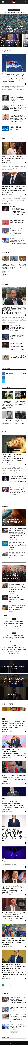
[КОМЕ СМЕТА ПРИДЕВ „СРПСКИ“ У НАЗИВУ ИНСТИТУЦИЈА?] (5, 128)
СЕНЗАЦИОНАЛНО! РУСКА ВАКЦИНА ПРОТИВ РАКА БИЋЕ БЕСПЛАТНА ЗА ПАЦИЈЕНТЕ (12, 521)
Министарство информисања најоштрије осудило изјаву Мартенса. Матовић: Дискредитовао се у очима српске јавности (13, 889)
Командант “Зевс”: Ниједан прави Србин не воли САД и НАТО (17, 337)
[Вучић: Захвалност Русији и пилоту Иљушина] (14, 666)
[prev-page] (3, 134)
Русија (3, 24)
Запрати (24, 377)
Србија (25, 38)
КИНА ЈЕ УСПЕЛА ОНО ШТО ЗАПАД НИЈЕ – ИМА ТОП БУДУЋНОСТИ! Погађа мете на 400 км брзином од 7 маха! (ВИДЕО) (13, 459)
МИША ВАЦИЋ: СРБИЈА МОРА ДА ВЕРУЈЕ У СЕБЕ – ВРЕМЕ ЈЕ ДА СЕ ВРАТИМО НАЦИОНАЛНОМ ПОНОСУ (14, 310)
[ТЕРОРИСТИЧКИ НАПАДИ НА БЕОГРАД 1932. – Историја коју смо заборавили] (20, 395)
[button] (2, 2)
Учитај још (13, 1032)
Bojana (3, 83)
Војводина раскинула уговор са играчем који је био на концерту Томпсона (17, 607)
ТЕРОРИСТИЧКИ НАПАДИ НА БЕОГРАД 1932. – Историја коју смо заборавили (20, 402)
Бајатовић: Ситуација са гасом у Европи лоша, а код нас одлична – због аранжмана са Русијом (14, 778)
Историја (4, 260)
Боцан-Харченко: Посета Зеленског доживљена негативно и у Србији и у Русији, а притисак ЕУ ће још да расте (14, 752)
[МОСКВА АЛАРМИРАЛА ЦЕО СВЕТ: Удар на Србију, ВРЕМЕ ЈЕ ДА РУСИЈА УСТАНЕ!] (5, 1026)
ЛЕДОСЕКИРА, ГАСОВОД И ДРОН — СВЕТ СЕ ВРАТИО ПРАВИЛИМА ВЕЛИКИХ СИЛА (17, 222)
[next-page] (5, 134)
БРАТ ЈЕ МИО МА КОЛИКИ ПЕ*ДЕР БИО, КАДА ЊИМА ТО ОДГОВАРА (13, 158)
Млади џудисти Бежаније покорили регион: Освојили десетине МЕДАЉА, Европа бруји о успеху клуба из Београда (17, 587)
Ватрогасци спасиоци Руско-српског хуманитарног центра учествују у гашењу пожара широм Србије (13, 941)
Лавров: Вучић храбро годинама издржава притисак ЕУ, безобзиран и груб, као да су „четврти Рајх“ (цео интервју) (14, 916)
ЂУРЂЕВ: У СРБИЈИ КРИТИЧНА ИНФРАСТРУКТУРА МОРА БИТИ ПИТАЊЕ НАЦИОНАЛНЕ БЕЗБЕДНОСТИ (14, 189)
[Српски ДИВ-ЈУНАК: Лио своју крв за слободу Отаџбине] (7, 415)
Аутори (13, 619)
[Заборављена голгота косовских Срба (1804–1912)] (14, 258)
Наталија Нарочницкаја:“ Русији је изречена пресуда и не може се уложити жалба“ (18, 357)
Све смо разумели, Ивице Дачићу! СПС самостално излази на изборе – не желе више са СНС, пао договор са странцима (13, 805)
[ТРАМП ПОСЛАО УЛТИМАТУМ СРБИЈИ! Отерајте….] (5, 1009)
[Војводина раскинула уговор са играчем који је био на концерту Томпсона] (5, 607)
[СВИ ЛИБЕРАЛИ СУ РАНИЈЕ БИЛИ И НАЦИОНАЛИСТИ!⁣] (20, 415)
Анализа (17, 138)
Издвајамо (4, 398)
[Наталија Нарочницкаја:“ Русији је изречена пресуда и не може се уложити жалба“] (5, 357)
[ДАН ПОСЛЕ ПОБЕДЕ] (14, 693)
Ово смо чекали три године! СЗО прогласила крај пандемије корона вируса (17, 553)
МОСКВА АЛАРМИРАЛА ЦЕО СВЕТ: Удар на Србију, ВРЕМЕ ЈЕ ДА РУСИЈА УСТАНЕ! (18, 1026)
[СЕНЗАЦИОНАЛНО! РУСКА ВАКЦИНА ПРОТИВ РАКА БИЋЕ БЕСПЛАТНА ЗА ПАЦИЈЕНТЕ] (14, 517)
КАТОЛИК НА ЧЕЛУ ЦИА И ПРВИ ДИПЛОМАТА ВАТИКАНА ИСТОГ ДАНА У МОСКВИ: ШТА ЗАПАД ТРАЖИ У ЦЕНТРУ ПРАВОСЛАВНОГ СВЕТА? (18, 118)
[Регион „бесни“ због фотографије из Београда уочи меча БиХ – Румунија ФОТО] (5, 597)
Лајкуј (24, 373)
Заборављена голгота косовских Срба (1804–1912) (13, 265)
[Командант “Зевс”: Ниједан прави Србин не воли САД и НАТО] (5, 337)
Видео (3, 452)
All (18, 51)
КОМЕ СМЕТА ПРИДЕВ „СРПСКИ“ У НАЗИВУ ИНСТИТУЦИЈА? (16, 128)
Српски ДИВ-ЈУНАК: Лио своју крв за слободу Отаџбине (7, 422)
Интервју (4, 304)
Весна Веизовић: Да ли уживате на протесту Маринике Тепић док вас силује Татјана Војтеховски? (14, 649)
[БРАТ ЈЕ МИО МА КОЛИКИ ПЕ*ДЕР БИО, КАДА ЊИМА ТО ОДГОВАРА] (14, 148)
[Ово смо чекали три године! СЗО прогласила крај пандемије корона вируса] (5, 553)
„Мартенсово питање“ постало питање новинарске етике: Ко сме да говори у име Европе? (13, 863)
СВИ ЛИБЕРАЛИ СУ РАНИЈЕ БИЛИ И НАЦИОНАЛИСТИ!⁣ (19, 422)
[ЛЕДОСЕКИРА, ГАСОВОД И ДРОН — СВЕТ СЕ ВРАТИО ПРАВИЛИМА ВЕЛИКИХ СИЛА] (5, 222)
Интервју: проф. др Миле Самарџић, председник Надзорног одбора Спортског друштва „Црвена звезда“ (12, 576)
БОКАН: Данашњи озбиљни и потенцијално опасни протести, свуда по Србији (14, 637)
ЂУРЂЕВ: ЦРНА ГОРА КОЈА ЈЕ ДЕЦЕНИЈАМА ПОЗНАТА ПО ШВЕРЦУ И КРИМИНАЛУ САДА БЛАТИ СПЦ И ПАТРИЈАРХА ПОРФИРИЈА (14, 725)
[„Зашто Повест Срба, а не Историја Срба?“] (22, 258)
